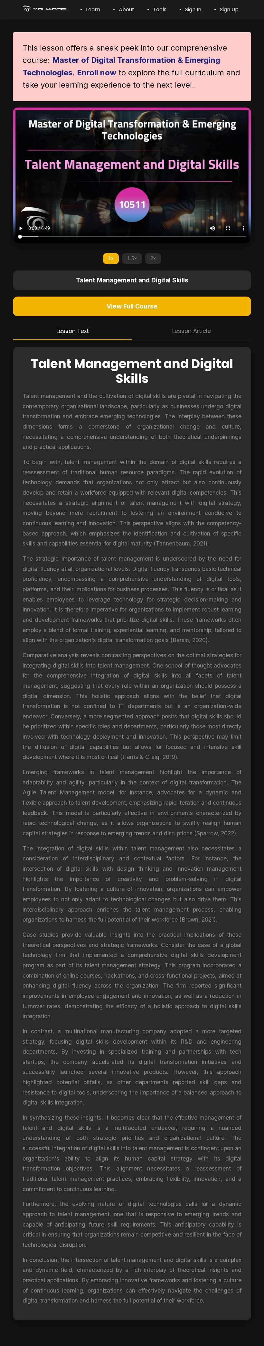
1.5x (132, 258)
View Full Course (132, 306)
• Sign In (190, 9)
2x (153, 258)
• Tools (156, 9)
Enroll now (96, 72)
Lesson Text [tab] (72, 331)
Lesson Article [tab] (191, 331)
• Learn (90, 9)
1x (111, 258)
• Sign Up (226, 9)
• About (123, 9)
